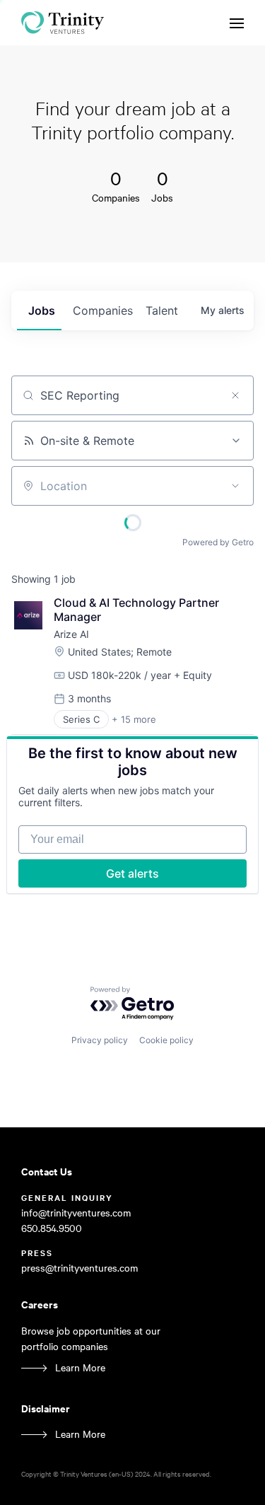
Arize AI (71, 634)
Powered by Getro (218, 542)
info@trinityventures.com (76, 1212)
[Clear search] (235, 395)
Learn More (80, 1367)
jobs (41, 310)
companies (103, 310)
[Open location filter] (235, 485)
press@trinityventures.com (79, 1267)
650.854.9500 (51, 1228)
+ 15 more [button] (134, 719)
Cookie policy (166, 1040)
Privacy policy (99, 1040)
